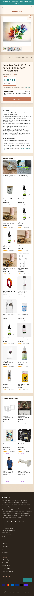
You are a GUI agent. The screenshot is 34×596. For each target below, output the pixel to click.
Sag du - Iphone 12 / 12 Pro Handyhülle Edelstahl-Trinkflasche (9, 361)
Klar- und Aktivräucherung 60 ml (9, 269)
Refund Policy (5, 560)
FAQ (3, 549)
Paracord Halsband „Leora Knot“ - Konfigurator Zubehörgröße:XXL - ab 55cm (9, 292)
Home (2, 57)
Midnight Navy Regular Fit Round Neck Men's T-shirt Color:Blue (8, 472)
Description (6, 110)
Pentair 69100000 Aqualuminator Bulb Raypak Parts (24, 472)
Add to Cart (17, 99)
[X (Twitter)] (19, 521)
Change (28, 91)
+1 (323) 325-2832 (6, 532)
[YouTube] (11, 521)
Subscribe (27, 580)
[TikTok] (15, 521)
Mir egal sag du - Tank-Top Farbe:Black (9, 315)
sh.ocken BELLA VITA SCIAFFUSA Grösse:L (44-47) (24, 338)
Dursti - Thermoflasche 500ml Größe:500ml (23, 292)
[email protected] (8, 146)
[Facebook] (3, 521)
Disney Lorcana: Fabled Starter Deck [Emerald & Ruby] (8, 444)
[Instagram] (7, 521)
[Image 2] (9, 49)
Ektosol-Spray (6, 384)
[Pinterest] (23, 521)
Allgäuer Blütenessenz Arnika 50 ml (23, 199)
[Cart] (31, 7)
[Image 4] (19, 49)
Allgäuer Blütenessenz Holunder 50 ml (8, 338)
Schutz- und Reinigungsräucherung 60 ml (9, 222)
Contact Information (7, 571)
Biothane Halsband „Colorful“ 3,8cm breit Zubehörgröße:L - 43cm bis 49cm (24, 176)
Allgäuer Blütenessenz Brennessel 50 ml (8, 246)
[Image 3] (14, 49)
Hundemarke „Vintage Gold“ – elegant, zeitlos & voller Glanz (9, 176)
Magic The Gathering (22, 443)
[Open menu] (2, 7)
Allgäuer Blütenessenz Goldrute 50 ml (23, 222)
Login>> (7, 425)
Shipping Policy (6, 568)
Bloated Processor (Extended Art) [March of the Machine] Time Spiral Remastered (24, 417)
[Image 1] (5, 49)
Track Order (5, 552)
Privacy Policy (5, 562)
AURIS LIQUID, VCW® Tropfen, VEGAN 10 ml (22, 361)
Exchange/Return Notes (9, 138)
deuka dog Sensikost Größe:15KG (23, 269)
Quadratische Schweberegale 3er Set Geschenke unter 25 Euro (8, 417)
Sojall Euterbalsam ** (23, 314)
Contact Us (5, 546)
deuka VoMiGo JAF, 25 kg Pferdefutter (23, 385)
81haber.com (17, 11)
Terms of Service (6, 565)
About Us (4, 543)
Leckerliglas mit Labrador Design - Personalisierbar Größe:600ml (8, 199)
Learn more (28, 87)
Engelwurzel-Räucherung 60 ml (24, 246)
